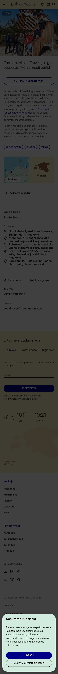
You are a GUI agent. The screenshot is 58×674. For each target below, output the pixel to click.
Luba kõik (29, 655)
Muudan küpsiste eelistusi (29, 663)
